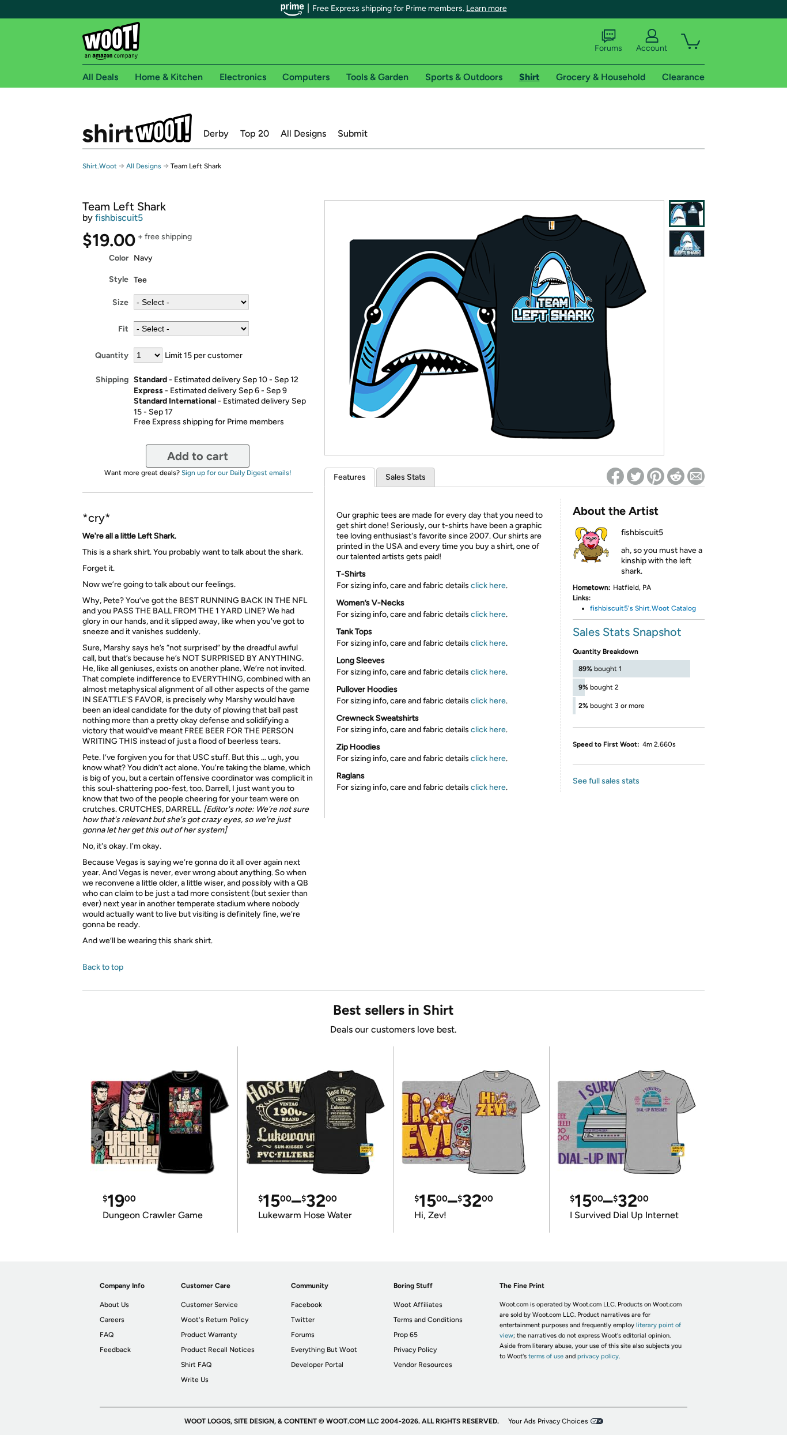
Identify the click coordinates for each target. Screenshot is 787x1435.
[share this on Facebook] (615, 476)
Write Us (195, 1380)
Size (120, 302)
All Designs (303, 133)
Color (118, 258)
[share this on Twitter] (635, 476)
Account (651, 48)
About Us (114, 1305)
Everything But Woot (324, 1350)
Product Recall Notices (218, 1350)
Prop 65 (406, 1335)
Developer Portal (317, 1365)
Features (350, 477)
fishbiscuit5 (119, 217)
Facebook (306, 1305)
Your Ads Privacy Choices (548, 1421)
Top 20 (254, 133)
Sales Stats (405, 477)
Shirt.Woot (137, 128)
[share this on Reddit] (675, 476)
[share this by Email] (696, 476)
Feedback (115, 1350)
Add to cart (197, 456)
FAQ (106, 1335)
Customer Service (209, 1305)
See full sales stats (606, 781)
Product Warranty (209, 1335)
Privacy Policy (415, 1350)
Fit (123, 329)
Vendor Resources (423, 1365)
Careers (112, 1320)
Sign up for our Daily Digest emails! (236, 473)
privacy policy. (598, 1356)
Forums (608, 48)
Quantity (111, 355)
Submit (353, 133)
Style (118, 279)
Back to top (102, 967)
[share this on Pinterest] (655, 476)
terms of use (545, 1356)
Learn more (486, 8)
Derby (216, 133)
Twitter (303, 1320)
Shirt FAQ (196, 1365)
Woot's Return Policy (214, 1320)
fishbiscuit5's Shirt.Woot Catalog (643, 608)
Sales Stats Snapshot (627, 632)
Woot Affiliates (418, 1305)
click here (488, 585)
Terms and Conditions (428, 1320)
